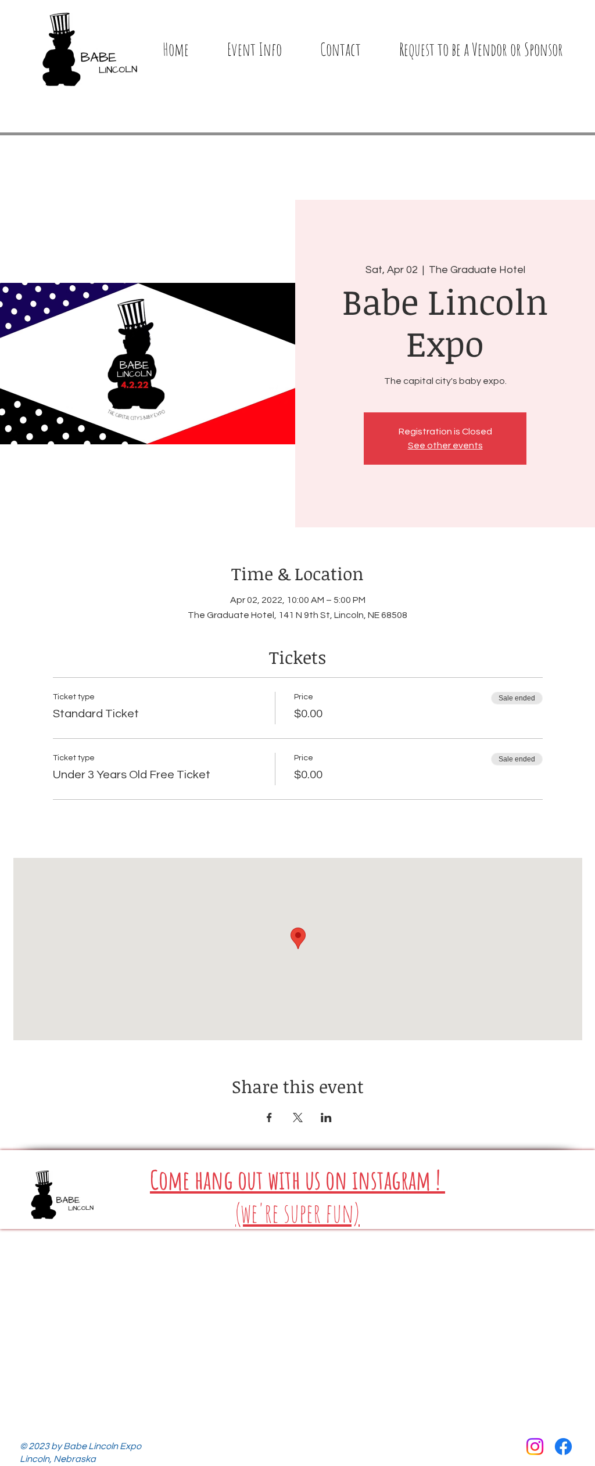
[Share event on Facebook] (269, 1117)
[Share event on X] (297, 1117)
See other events (445, 445)
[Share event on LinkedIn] (326, 1117)
